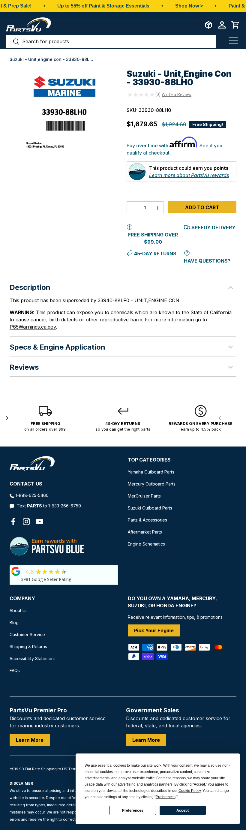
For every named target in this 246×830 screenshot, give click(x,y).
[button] (235, 24)
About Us (19, 610)
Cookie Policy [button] (189, 791)
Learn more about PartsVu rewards (189, 175)
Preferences (132, 810)
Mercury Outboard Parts (152, 483)
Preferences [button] (166, 797)
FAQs (15, 670)
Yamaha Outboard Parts (151, 471)
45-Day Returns (155, 254)
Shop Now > (189, 5)
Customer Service (27, 634)
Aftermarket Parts (145, 531)
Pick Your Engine (154, 630)
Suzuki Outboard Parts (150, 507)
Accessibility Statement (32, 658)
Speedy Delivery (213, 227)
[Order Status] (208, 24)
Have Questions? (207, 261)
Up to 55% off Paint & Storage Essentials (103, 5)
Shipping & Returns (28, 646)
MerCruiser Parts (144, 495)
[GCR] (15, 571)
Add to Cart (202, 207)
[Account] (222, 24)
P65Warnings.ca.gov (33, 327)
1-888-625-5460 (32, 495)
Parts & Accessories (147, 519)
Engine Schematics (146, 543)
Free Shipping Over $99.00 (153, 238)
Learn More (30, 740)
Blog (14, 622)
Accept (182, 810)
